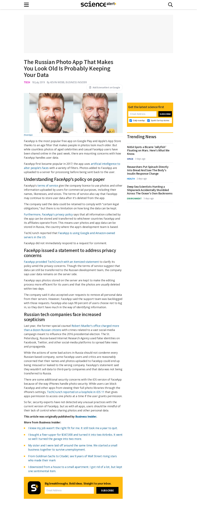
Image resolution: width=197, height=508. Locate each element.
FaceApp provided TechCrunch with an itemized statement (61, 262)
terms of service (47, 185)
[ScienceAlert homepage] (98, 4)
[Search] (170, 4)
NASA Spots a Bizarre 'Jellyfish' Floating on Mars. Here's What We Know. (148, 150)
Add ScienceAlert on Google (106, 87)
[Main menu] (26, 4)
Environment (134, 198)
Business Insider (85, 416)
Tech (27, 82)
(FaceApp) (28, 134)
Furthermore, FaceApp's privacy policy (48, 214)
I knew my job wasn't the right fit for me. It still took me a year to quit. (73, 428)
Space (130, 158)
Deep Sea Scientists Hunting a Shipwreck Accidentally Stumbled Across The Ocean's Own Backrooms (149, 190)
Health (131, 178)
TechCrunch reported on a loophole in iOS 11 (75, 392)
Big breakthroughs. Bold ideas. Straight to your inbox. (78, 483)
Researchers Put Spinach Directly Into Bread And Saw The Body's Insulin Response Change (147, 170)
